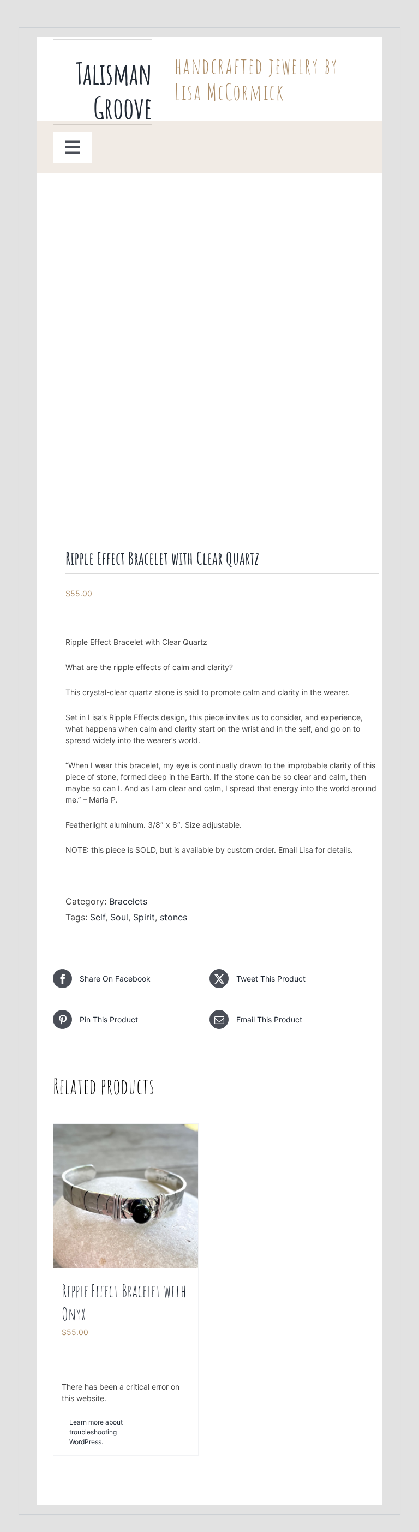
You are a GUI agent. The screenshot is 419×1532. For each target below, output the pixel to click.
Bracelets (128, 901)
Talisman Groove (114, 90)
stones (173, 917)
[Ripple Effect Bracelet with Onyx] (125, 1196)
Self (97, 917)
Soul (119, 917)
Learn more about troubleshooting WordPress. (96, 1432)
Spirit (144, 917)
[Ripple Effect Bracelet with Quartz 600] (209, 362)
